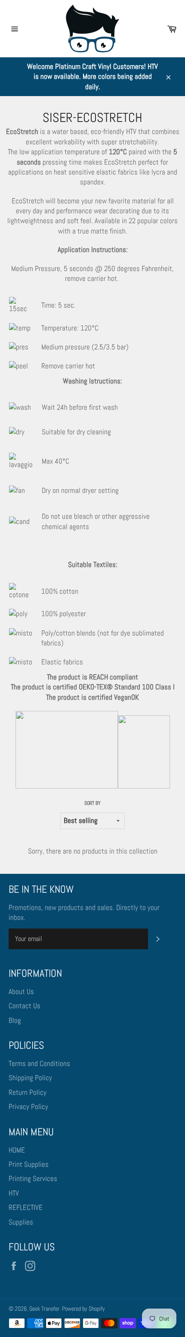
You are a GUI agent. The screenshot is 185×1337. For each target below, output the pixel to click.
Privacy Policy (28, 1106)
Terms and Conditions (39, 1063)
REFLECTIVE (26, 1207)
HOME (17, 1150)
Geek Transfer (44, 1308)
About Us (21, 991)
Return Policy (27, 1092)
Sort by (92, 803)
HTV (14, 1193)
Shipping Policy (30, 1077)
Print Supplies (29, 1164)
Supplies (21, 1222)
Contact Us (24, 1005)
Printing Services (33, 1178)
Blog (15, 1020)
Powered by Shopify (83, 1308)
